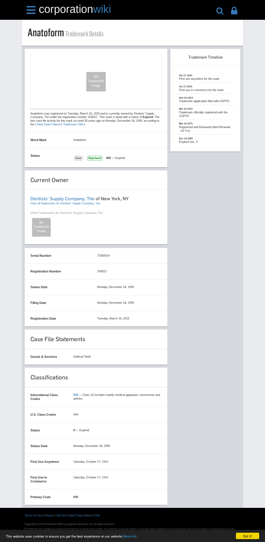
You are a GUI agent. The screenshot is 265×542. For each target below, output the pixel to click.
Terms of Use (33, 515)
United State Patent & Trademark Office (60, 124)
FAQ (97, 515)
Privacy (49, 515)
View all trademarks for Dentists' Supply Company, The (65, 203)
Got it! (247, 535)
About (88, 515)
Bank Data (75, 515)
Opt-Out (61, 515)
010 (75, 394)
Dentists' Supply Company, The (62, 198)
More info (130, 536)
